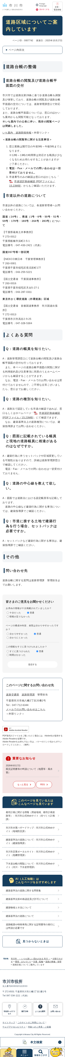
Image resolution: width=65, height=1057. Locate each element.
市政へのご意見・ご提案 (39, 1027)
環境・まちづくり (23, 962)
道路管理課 (28, 694)
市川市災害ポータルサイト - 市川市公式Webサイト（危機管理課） (30, 853)
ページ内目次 (16, 49)
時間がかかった (18, 655)
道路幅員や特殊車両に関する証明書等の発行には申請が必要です (30, 926)
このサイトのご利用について (31, 1022)
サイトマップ (8, 1022)
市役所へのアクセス (9, 1012)
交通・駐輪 (38, 962)
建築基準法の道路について (20, 916)
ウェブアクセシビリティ (14, 1027)
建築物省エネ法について (19, 907)
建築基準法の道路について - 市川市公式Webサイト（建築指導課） (30, 841)
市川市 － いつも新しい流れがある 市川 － (30, 959)
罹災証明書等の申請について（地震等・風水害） (29, 771)
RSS (42, 784)
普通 (32, 612)
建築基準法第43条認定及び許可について (27, 899)
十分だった (15, 612)
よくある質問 (40, 1011)
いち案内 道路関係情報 (16, 132)
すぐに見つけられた (20, 651)
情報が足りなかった (20, 616)
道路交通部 (12, 694)
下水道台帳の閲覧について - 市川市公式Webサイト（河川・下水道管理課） (30, 865)
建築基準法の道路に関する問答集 (23, 890)
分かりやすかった (19, 634)
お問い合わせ (55, 1011)
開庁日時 (25, 1011)
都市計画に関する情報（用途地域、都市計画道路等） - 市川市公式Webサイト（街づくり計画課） (30, 816)
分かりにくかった (19, 637)
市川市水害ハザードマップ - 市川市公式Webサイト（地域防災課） (30, 829)
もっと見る (22, 784)
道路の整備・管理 (53, 962)
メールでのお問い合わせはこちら (25, 709)
